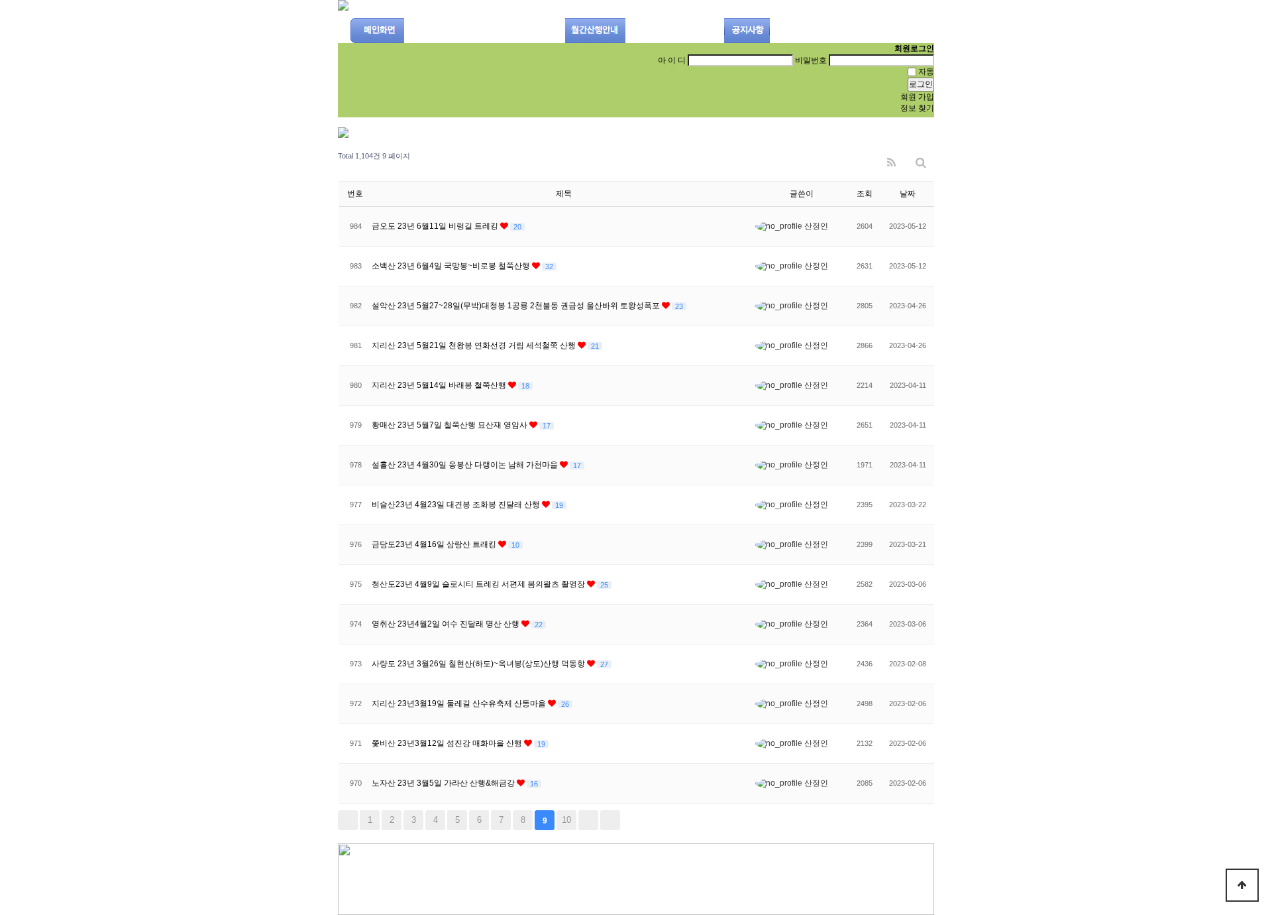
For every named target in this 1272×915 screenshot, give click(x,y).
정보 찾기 (917, 108)
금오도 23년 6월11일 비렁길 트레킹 (436, 226)
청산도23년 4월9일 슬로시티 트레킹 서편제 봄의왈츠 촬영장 (479, 584)
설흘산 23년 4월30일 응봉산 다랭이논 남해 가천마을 (466, 464)
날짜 (908, 193)
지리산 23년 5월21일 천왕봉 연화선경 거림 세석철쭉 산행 (475, 345)
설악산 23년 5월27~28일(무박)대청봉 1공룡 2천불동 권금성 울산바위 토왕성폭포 (517, 305)
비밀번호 (811, 60)
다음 (588, 820)
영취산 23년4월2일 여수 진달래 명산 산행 (446, 624)
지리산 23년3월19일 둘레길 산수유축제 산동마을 (460, 703)
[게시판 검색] (921, 159)
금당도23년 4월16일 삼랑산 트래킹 (435, 544)
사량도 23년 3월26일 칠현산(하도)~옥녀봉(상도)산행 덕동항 (479, 663)
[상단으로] (1242, 885)
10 (566, 820)
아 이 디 (672, 60)
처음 (348, 820)
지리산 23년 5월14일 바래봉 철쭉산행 (440, 385)
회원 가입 (917, 96)
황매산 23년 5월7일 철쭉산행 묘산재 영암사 (450, 425)
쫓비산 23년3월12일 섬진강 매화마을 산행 (448, 743)
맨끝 (610, 820)
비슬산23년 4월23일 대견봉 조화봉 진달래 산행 (457, 504)
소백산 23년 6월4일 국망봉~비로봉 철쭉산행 (452, 266)
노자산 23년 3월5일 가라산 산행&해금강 (444, 783)
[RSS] (891, 159)
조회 (865, 193)
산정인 (815, 226)
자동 (926, 71)
